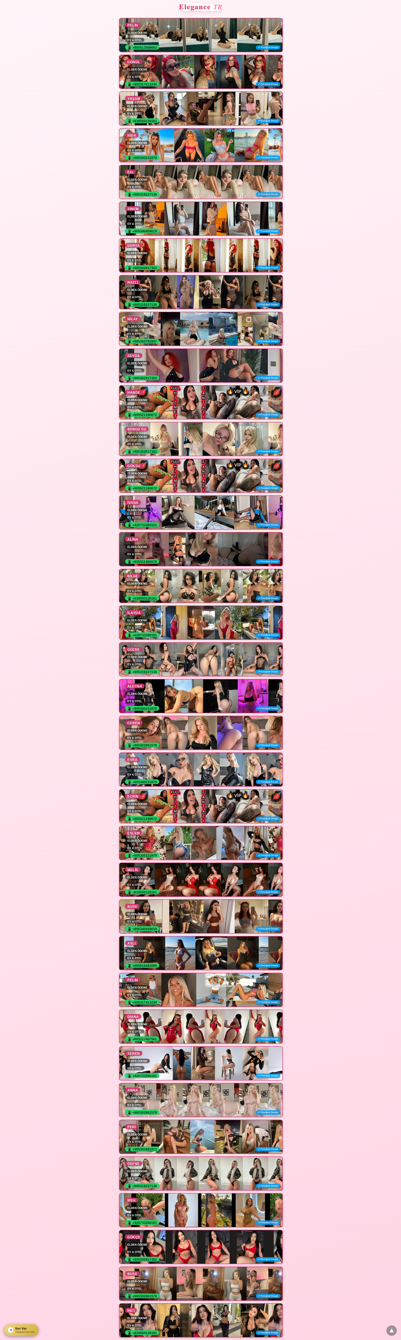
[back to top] (391, 1330)
